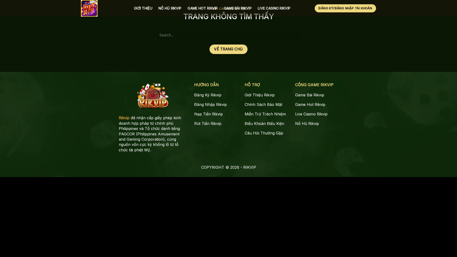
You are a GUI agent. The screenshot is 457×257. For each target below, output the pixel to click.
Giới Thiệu (143, 8)
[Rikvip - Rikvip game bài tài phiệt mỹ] (104, 8)
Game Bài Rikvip (238, 8)
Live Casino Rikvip (274, 8)
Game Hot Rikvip (203, 8)
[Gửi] (295, 35)
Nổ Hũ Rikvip (170, 8)
